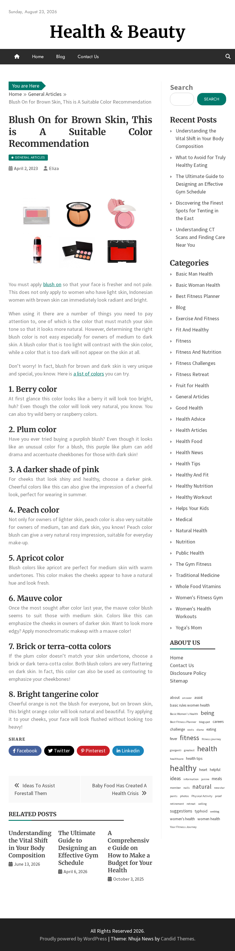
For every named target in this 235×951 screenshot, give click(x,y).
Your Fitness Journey (183, 827)
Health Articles (191, 430)
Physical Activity (201, 796)
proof (218, 796)
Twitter (61, 750)
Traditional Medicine (198, 575)
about (175, 697)
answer (187, 698)
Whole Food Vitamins (198, 586)
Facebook (26, 750)
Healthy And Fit (192, 474)
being (207, 712)
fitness (189, 737)
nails (186, 788)
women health (208, 818)
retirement (177, 804)
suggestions (181, 811)
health (207, 748)
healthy (183, 768)
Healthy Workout (194, 497)
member (175, 788)
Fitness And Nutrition (198, 352)
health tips (194, 758)
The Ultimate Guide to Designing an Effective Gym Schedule (78, 847)
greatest (189, 750)
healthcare (176, 759)
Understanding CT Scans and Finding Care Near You (200, 237)
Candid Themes (177, 938)
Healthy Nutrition (194, 486)
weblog (214, 811)
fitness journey (211, 739)
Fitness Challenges (196, 363)
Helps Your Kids (192, 508)
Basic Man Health (194, 273)
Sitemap (179, 680)
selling (202, 804)
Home (38, 56)
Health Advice (190, 419)
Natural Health (191, 530)
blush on (52, 284)
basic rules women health (190, 705)
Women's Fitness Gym (199, 597)
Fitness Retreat (192, 374)
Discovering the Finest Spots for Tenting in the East (199, 210)
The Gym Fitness (193, 564)
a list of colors (88, 373)
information (191, 779)
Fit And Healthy (192, 329)
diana (200, 729)
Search (181, 87)
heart (203, 769)
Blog (60, 56)
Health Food (189, 441)
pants (173, 796)
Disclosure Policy (188, 673)
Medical (184, 519)
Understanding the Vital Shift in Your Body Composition (30, 844)
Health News (189, 452)
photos (184, 796)
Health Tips (188, 463)
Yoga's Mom (189, 627)
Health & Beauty (117, 31)
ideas (175, 778)
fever (173, 738)
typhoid (201, 811)
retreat (191, 804)
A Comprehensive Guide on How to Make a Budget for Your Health (130, 851)
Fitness (183, 340)
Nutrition (185, 541)
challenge (177, 729)
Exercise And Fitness (197, 318)
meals (217, 778)
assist (198, 697)
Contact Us (88, 56)
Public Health (190, 552)
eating (211, 729)
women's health (182, 818)
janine (205, 779)
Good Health (189, 407)
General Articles (192, 396)
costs (190, 729)
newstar (219, 788)
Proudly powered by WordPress (74, 938)
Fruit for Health (192, 385)
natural (201, 786)
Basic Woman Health (198, 285)
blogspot (204, 722)
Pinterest (94, 750)
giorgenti (175, 750)
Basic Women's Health (184, 714)
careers (218, 721)
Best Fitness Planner (198, 296)
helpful (215, 769)
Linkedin (130, 750)
